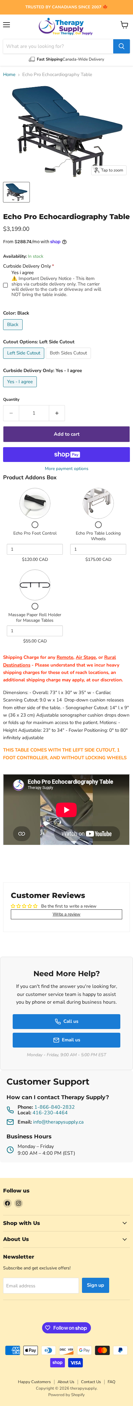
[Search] (121, 46)
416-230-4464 (50, 1112)
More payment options (66, 468)
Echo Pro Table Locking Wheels (98, 536)
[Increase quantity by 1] (57, 413)
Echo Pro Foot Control (35, 533)
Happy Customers (34, 1382)
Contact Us (91, 1382)
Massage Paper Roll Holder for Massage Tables (34, 617)
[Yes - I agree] (20, 389)
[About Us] (66, 7)
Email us (71, 1040)
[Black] (13, 331)
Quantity (11, 399)
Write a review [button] (66, 914)
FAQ (111, 1382)
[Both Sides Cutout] (69, 360)
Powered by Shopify (66, 1395)
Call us (70, 1021)
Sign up (95, 1285)
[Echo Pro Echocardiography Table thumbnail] (16, 192)
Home (9, 74)
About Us (66, 1382)
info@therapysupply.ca (58, 1122)
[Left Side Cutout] (24, 360)
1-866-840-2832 (54, 1107)
